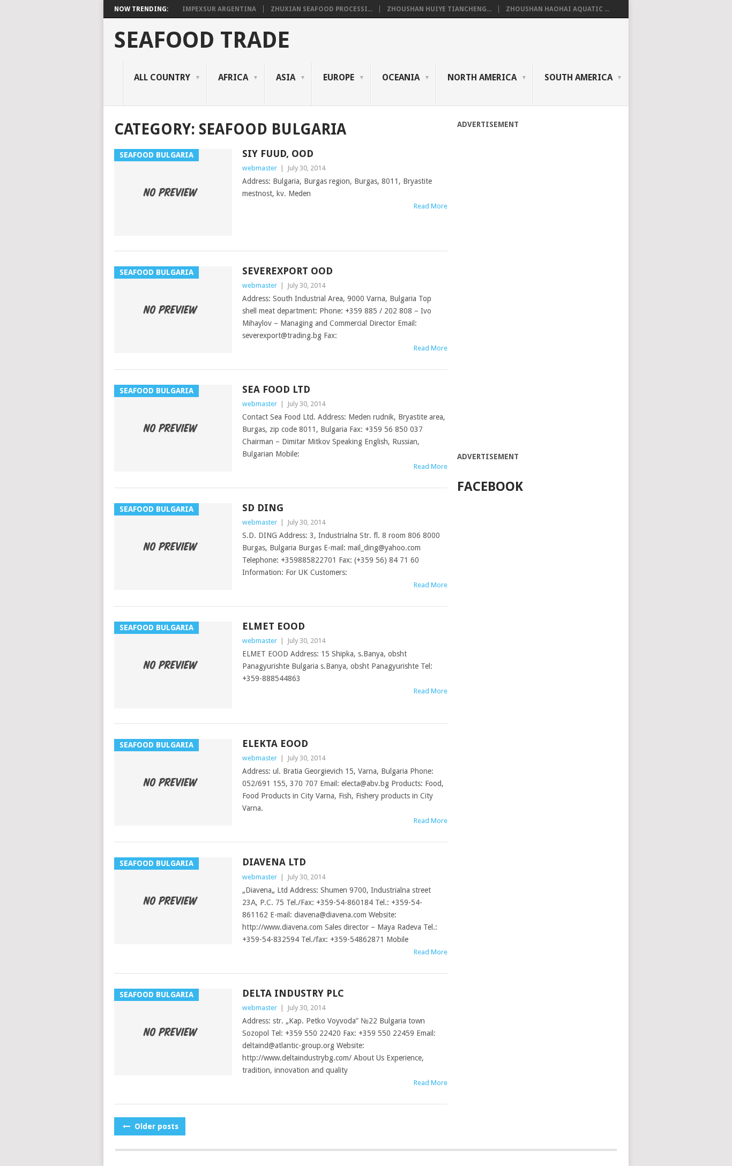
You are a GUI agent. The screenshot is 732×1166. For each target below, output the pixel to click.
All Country (162, 77)
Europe (338, 77)
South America (578, 77)
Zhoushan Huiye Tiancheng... (439, 9)
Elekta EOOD (275, 743)
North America (482, 77)
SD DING (262, 507)
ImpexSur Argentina (219, 9)
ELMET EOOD (273, 626)
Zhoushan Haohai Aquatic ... (557, 9)
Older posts (155, 1126)
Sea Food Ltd (276, 389)
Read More (430, 206)
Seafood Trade (202, 40)
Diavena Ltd (274, 862)
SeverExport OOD (287, 270)
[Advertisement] (537, 290)
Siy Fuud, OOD (277, 153)
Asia (285, 77)
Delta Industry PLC (293, 993)
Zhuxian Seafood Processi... (321, 9)
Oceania (401, 77)
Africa (233, 77)
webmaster (259, 168)
